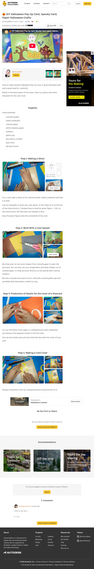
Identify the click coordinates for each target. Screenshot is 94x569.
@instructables (85, 536)
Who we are (65, 548)
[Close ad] (92, 53)
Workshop (38, 539)
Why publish (65, 536)
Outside (50, 542)
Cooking (50, 536)
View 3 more (54, 188)
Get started (64, 539)
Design (37, 542)
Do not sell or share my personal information (37, 565)
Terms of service (42, 562)
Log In (78, 4)
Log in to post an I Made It (47, 427)
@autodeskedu (85, 541)
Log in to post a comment (47, 523)
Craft (15, 22)
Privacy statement (55, 562)
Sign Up (87, 4)
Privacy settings (69, 562)
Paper (21, 22)
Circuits (38, 536)
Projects (27, 3)
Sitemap (64, 545)
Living (50, 539)
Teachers (46, 3)
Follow (16, 75)
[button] (61, 26)
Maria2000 (8, 22)
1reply (18, 517)
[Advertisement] (80, 78)
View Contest (75, 401)
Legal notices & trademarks (64, 565)
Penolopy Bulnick (25, 506)
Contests (37, 3)
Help (62, 542)
